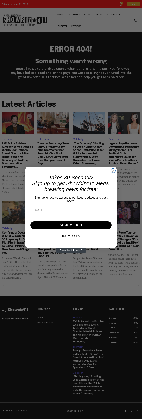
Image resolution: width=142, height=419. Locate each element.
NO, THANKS (71, 236)
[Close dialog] (113, 170)
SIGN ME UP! (71, 225)
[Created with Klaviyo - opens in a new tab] (71, 250)
